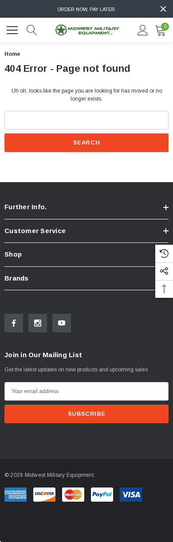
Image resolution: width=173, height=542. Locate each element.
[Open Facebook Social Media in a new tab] (13, 323)
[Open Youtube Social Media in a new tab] (61, 323)
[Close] (163, 9)
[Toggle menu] (13, 28)
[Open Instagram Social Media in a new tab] (37, 323)
